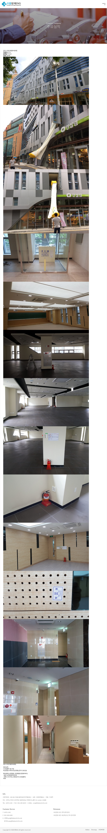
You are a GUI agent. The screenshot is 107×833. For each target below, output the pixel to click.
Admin (87, 830)
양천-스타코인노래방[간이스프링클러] (14, 777)
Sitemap (94, 830)
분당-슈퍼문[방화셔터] (10, 775)
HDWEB (101, 830)
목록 (4, 778)
